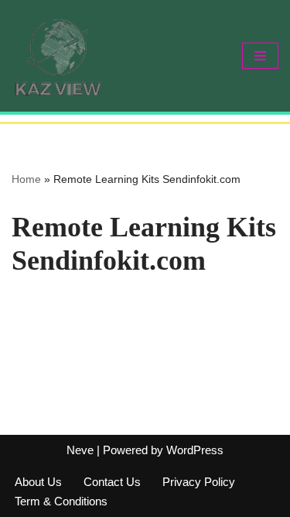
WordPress (194, 450)
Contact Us (112, 481)
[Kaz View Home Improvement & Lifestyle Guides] (58, 56)
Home (26, 179)
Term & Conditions (61, 501)
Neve (80, 450)
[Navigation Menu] (260, 56)
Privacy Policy (198, 481)
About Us (38, 481)
